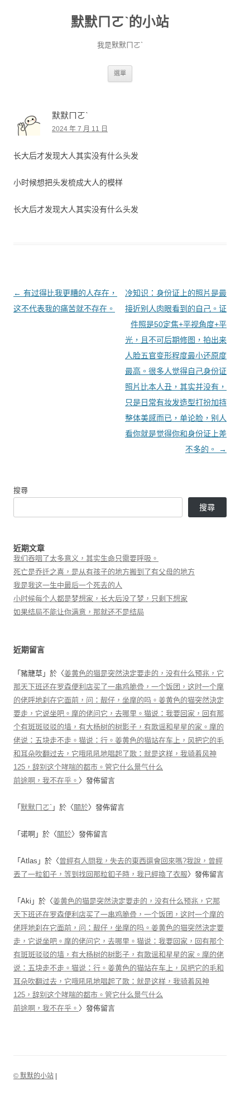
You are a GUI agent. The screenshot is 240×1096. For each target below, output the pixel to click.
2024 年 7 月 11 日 (80, 129)
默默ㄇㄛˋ (36, 807)
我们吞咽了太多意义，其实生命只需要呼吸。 (86, 558)
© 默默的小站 (33, 1076)
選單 (120, 73)
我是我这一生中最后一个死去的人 (67, 585)
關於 (81, 807)
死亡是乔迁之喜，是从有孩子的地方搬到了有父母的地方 (104, 572)
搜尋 (20, 490)
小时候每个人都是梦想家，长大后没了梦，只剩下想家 (100, 598)
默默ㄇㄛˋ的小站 (120, 21)
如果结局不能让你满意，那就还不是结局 (78, 612)
